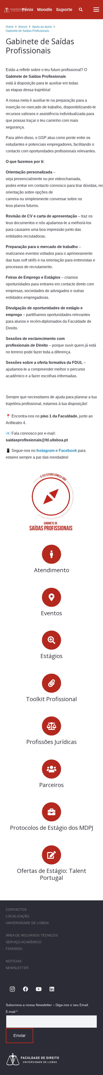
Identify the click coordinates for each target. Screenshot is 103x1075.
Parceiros (51, 785)
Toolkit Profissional (51, 699)
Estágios (51, 656)
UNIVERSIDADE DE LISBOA (27, 923)
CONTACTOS (16, 909)
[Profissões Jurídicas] (51, 726)
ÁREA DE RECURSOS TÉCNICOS (32, 935)
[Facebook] (25, 989)
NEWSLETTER (17, 968)
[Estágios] (51, 640)
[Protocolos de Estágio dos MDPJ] (51, 811)
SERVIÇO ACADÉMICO (23, 942)
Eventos (51, 613)
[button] (76, 9)
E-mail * (11, 1012)
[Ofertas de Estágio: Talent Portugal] (51, 854)
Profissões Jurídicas (51, 742)
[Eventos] (51, 597)
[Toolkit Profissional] (51, 683)
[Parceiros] (51, 769)
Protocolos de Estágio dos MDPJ (51, 827)
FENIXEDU (14, 949)
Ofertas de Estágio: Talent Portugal (51, 874)
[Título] (15, 10)
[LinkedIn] (51, 989)
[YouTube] (38, 989)
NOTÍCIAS (14, 961)
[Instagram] (12, 989)
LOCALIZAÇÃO (17, 916)
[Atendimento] (51, 554)
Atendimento (51, 570)
